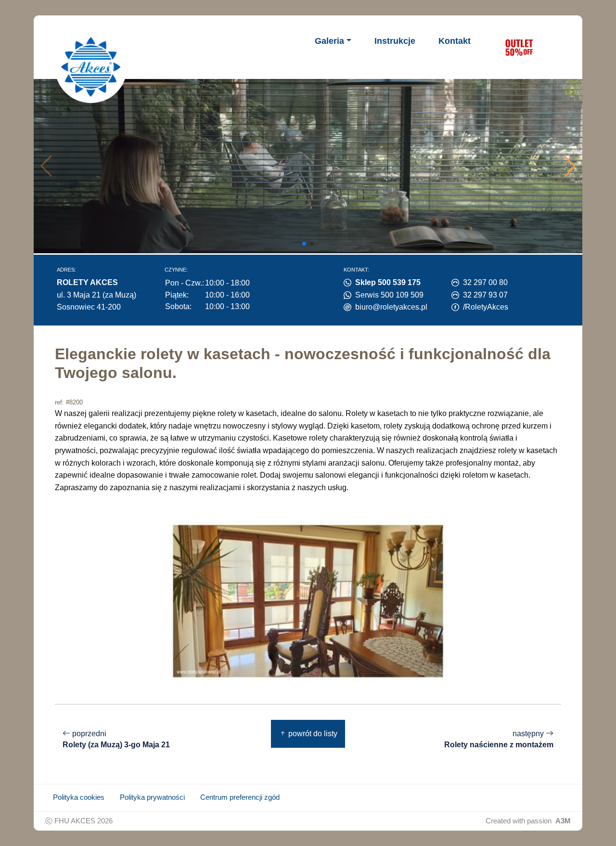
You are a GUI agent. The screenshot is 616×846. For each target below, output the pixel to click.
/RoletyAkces (485, 307)
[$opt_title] (519, 47)
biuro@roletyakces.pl (391, 307)
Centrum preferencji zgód (240, 797)
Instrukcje (394, 41)
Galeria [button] (329, 41)
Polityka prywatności (152, 797)
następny (498, 739)
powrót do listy (311, 733)
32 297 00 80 (485, 282)
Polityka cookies (78, 797)
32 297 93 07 (485, 295)
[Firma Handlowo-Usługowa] (91, 67)
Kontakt (454, 41)
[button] (569, 166)
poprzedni (116, 739)
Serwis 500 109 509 (389, 295)
